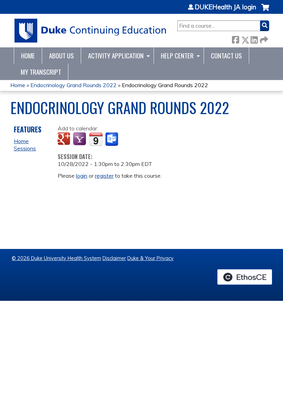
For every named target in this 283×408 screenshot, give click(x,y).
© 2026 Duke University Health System (56, 258)
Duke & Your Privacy (150, 258)
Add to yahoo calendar (80, 139)
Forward (263, 39)
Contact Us (226, 55)
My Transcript (41, 72)
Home (28, 55)
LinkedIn (254, 39)
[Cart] (265, 11)
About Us (61, 55)
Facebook (235, 39)
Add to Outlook (112, 139)
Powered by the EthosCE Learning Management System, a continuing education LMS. (245, 277)
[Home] (90, 30)
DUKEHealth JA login (225, 7)
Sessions (25, 148)
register (104, 175)
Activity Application (116, 55)
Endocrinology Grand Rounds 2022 (73, 85)
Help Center (177, 55)
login (81, 175)
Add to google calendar (65, 139)
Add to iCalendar (96, 139)
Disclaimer (114, 258)
